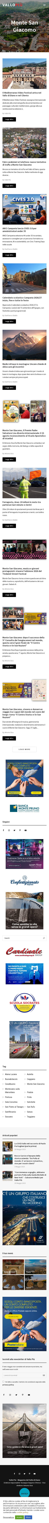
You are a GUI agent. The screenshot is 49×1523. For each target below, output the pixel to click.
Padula (30, 1092)
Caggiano (31, 1079)
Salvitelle (31, 1102)
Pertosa (8, 1097)
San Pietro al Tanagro (14, 1107)
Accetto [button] (19, 1517)
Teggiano (31, 1117)
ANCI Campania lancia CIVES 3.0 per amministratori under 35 (19, 230)
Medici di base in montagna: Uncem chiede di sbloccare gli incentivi (24, 365)
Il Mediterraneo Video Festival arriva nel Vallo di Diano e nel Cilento (22, 94)
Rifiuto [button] (28, 1517)
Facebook (3, 830)
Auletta (30, 1074)
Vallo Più (8, 113)
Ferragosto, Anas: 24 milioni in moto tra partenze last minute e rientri (22, 503)
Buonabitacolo (11, 1079)
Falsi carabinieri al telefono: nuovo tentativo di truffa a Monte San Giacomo (24, 163)
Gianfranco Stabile (11, 249)
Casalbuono (10, 1084)
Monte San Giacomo (36, 1084)
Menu (44, 5)
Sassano (9, 1117)
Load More (24, 749)
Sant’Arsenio (10, 1112)
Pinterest (19, 830)
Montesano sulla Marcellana (12, 1091)
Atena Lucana (11, 1074)
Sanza (29, 1112)
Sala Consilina (11, 1102)
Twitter (14, 830)
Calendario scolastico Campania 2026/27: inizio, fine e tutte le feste (22, 299)
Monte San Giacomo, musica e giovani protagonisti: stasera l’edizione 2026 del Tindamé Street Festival (22, 571)
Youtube (25, 830)
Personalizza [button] (8, 1517)
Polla (29, 1097)
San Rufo (31, 1107)
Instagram (8, 830)
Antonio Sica (9, 453)
